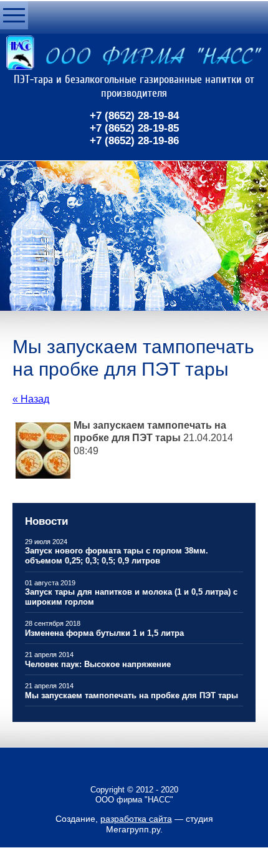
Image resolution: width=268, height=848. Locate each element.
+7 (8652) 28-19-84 (134, 116)
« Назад (30, 399)
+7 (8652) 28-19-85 (134, 128)
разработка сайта (136, 819)
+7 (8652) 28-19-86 (134, 141)
